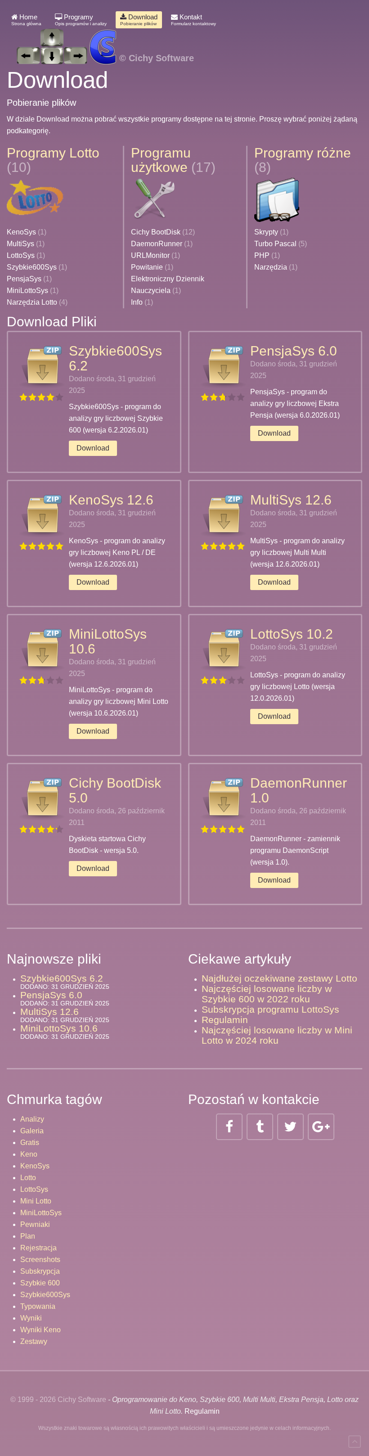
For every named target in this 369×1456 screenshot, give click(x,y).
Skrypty (266, 232)
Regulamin (225, 1019)
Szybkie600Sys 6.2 (61, 978)
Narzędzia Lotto (32, 302)
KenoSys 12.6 (111, 499)
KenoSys (21, 232)
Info (137, 302)
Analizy (32, 1119)
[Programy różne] (276, 199)
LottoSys (21, 255)
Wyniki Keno (40, 1330)
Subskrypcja (40, 1271)
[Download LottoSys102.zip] (223, 649)
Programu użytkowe (161, 160)
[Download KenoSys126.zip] (41, 514)
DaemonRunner (156, 244)
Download (139, 19)
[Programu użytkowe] (153, 199)
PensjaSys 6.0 (293, 350)
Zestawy (33, 1341)
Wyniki (31, 1318)
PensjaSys (24, 279)
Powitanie (147, 267)
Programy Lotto (53, 152)
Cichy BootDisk (155, 232)
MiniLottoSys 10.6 (59, 1028)
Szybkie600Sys (32, 267)
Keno (28, 1154)
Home (26, 19)
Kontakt (193, 19)
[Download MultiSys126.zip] (223, 514)
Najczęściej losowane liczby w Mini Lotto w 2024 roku (277, 1035)
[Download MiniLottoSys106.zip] (41, 649)
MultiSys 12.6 (291, 499)
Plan (27, 1236)
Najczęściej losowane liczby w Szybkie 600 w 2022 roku (267, 993)
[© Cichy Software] (100, 36)
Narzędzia (270, 267)
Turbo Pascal (275, 244)
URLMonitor (150, 255)
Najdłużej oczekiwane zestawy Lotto (279, 978)
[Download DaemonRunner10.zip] (223, 797)
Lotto (28, 1177)
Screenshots (40, 1259)
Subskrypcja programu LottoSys (270, 1009)
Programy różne (302, 152)
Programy (81, 19)
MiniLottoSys (27, 290)
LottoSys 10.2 (291, 634)
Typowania (37, 1306)
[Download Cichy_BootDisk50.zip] (41, 797)
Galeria (32, 1131)
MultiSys (20, 244)
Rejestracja (38, 1248)
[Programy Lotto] (35, 199)
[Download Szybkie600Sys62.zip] (41, 365)
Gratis (29, 1142)
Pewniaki (35, 1224)
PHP (262, 255)
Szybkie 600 (40, 1283)
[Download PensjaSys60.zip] (223, 365)
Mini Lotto (35, 1201)
